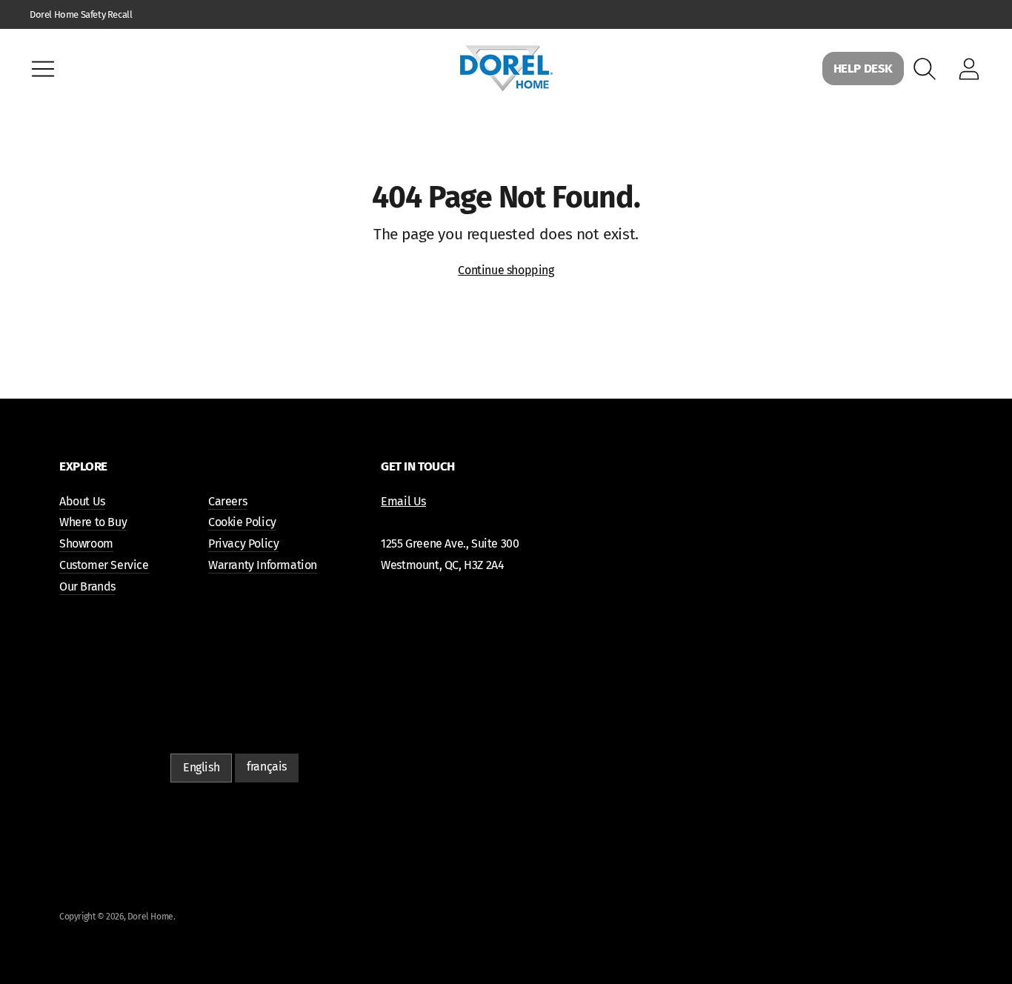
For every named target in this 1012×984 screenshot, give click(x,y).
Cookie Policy (242, 522)
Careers (227, 501)
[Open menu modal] (43, 69)
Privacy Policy (243, 543)
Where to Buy (93, 522)
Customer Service (104, 565)
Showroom (86, 543)
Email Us (403, 501)
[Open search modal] (924, 69)
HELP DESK (863, 68)
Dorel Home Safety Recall (81, 14)
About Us (82, 501)
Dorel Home (150, 916)
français (267, 766)
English (201, 767)
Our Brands (87, 586)
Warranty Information (262, 565)
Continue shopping (505, 270)
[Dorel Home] (506, 68)
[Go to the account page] (969, 69)
